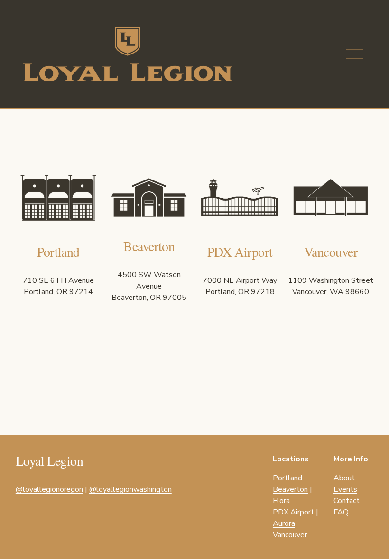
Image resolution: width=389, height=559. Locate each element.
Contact (346, 501)
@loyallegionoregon (49, 489)
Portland (58, 252)
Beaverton (149, 246)
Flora (281, 501)
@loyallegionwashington (130, 489)
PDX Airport (240, 252)
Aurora (284, 523)
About (344, 478)
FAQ (341, 512)
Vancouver (330, 252)
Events (345, 489)
